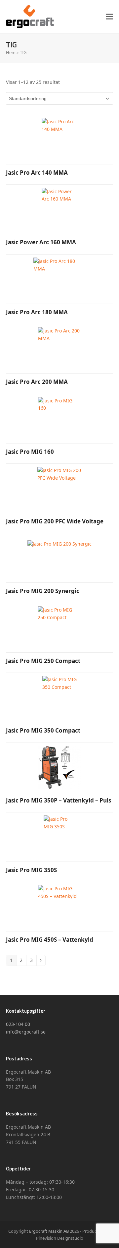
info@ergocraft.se (26, 1032)
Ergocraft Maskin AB (49, 1231)
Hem (11, 52)
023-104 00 (18, 1024)
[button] (109, 16)
